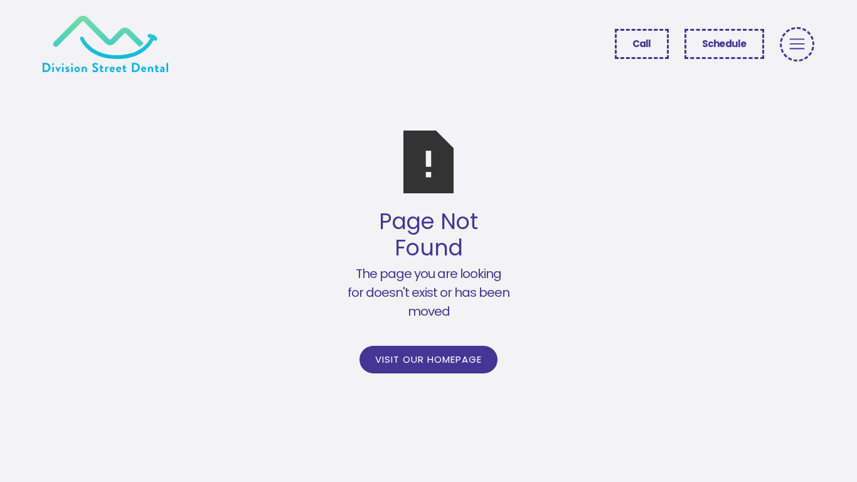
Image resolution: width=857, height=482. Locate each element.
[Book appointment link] (797, 44)
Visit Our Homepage (428, 359)
